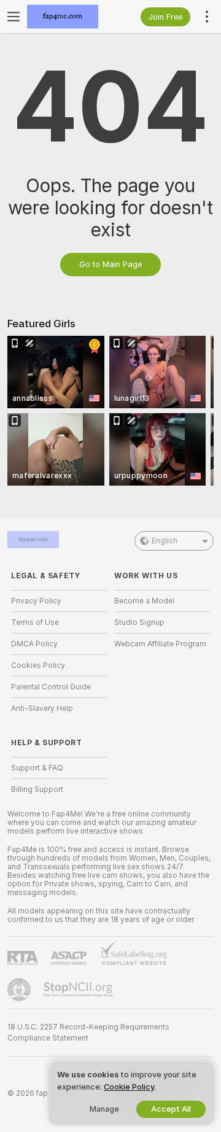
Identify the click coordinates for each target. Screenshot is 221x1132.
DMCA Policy (34, 644)
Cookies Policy (38, 665)
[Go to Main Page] (68, 16)
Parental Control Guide (51, 687)
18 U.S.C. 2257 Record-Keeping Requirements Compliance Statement (88, 1032)
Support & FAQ (37, 768)
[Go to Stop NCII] (79, 989)
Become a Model (144, 601)
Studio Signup (139, 622)
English (164, 541)
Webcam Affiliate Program (160, 644)
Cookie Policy (129, 1086)
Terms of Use (35, 622)
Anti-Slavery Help (42, 708)
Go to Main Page (110, 264)
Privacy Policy (36, 601)
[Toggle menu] (13, 16)
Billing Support (37, 789)
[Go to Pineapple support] (20, 989)
